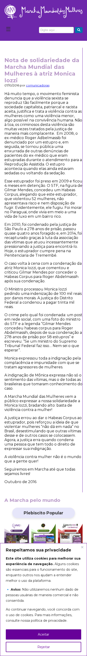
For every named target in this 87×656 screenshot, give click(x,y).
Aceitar (43, 634)
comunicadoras (37, 85)
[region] (43, 599)
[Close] (82, 547)
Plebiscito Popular (43, 512)
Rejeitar (43, 647)
